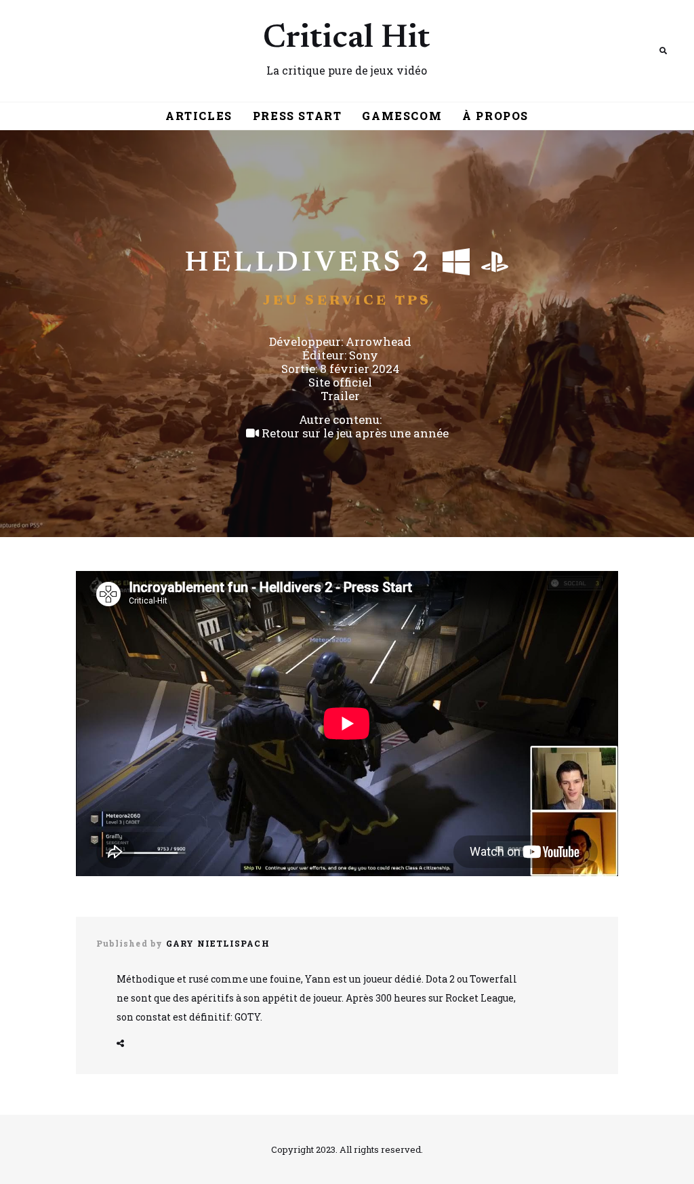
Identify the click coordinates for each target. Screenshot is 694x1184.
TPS (413, 301)
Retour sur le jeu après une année (354, 433)
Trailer (340, 395)
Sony (363, 355)
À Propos (495, 115)
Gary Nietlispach (218, 943)
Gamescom (402, 115)
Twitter (120, 1043)
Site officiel (340, 382)
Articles (198, 115)
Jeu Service (325, 301)
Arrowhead (378, 341)
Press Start (297, 115)
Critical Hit (346, 39)
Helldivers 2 (308, 264)
